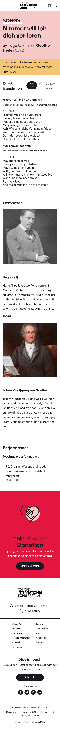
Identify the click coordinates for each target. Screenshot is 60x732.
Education (17, 633)
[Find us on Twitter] (26, 692)
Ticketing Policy (38, 722)
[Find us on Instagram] (33, 692)
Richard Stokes (37, 150)
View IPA (31, 85)
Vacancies (41, 638)
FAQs (39, 633)
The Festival (42, 628)
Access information (21, 638)
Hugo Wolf (17, 45)
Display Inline (50, 86)
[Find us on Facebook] (20, 692)
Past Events (18, 647)
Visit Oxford (17, 642)
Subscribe (30, 677)
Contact (40, 642)
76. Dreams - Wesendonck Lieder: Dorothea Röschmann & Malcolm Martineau (27, 471)
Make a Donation (30, 566)
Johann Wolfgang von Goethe (39, 104)
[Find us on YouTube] (39, 692)
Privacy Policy (21, 722)
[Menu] (4, 5)
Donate (39, 624)
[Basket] (49, 5)
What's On (17, 624)
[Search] (55, 5)
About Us (16, 628)
